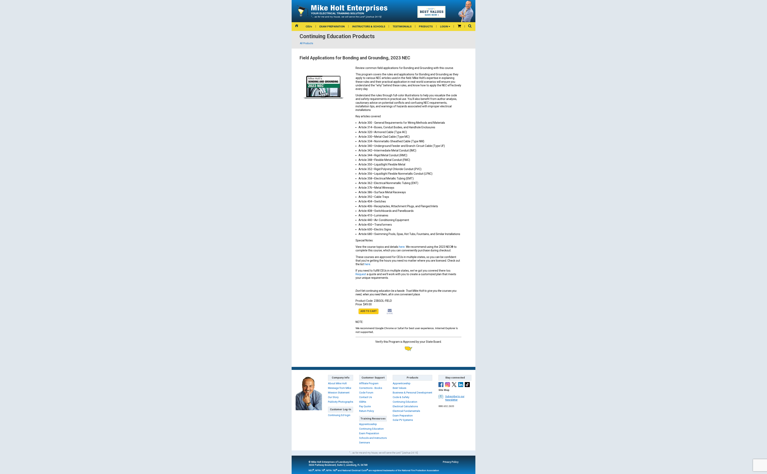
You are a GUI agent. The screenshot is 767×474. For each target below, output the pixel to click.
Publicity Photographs (340, 401)
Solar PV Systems (403, 419)
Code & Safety (401, 397)
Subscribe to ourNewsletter (454, 398)
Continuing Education (371, 428)
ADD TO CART (368, 311)
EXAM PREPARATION (332, 26)
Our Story (333, 397)
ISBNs (362, 401)
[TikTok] (467, 384)
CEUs (309, 26)
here (402, 246)
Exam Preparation (369, 433)
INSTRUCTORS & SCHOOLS (368, 26)
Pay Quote (365, 406)
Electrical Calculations (405, 406)
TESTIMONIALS (402, 26)
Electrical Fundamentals (406, 410)
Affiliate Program (369, 383)
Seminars (364, 442)
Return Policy (366, 410)
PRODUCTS (426, 26)
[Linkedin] (460, 384)
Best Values (399, 387)
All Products (306, 43)
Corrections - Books (370, 387)
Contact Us (365, 397)
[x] (454, 384)
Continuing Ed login (339, 415)
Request (361, 274)
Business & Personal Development (412, 392)
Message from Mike (339, 387)
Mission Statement (339, 392)
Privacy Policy (450, 462)
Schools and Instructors (373, 437)
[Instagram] (447, 384)
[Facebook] (440, 384)
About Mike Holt (337, 383)
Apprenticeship (368, 424)
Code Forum (366, 392)
